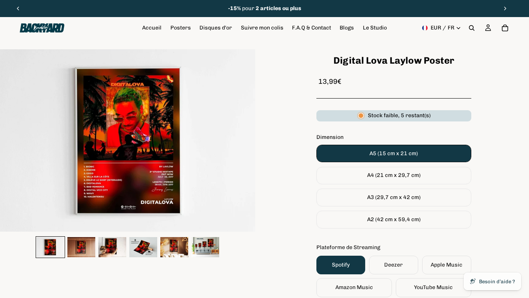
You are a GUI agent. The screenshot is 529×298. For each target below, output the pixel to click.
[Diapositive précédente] (18, 8)
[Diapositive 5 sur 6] (174, 247)
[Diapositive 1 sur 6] (50, 247)
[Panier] (505, 27)
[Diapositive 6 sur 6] (205, 247)
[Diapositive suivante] (505, 8)
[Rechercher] (471, 27)
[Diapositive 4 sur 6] (143, 247)
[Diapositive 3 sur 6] (112, 247)
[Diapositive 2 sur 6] (81, 247)
